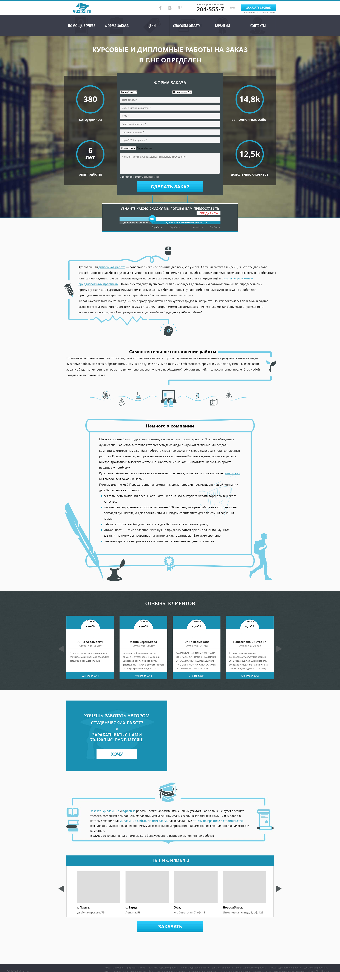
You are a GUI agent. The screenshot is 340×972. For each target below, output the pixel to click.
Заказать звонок (258, 7)
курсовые (128, 811)
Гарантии (222, 25)
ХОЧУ (117, 754)
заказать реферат (114, 967)
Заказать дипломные (104, 811)
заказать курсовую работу (163, 967)
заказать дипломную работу (285, 967)
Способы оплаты (187, 25)
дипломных (232, 473)
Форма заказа (117, 25)
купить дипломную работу (251, 967)
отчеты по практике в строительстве (218, 821)
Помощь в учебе (81, 25)
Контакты (258, 25)
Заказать (170, 926)
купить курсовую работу (195, 967)
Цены (152, 25)
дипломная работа (111, 267)
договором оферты (132, 176)
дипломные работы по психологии (144, 821)
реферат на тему (136, 967)
